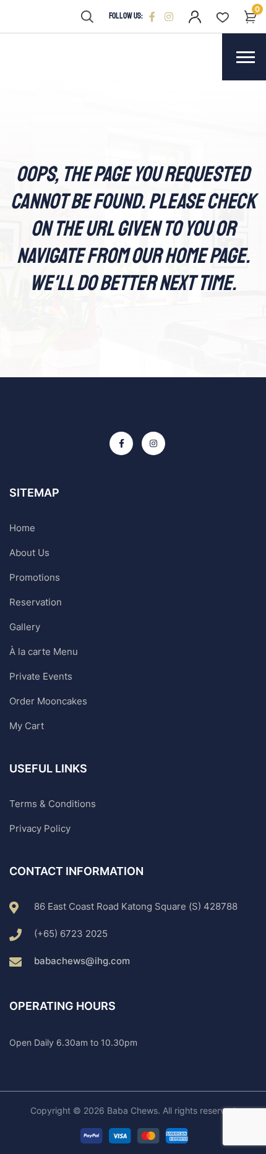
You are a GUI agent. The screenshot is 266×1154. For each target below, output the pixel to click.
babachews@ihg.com (82, 961)
